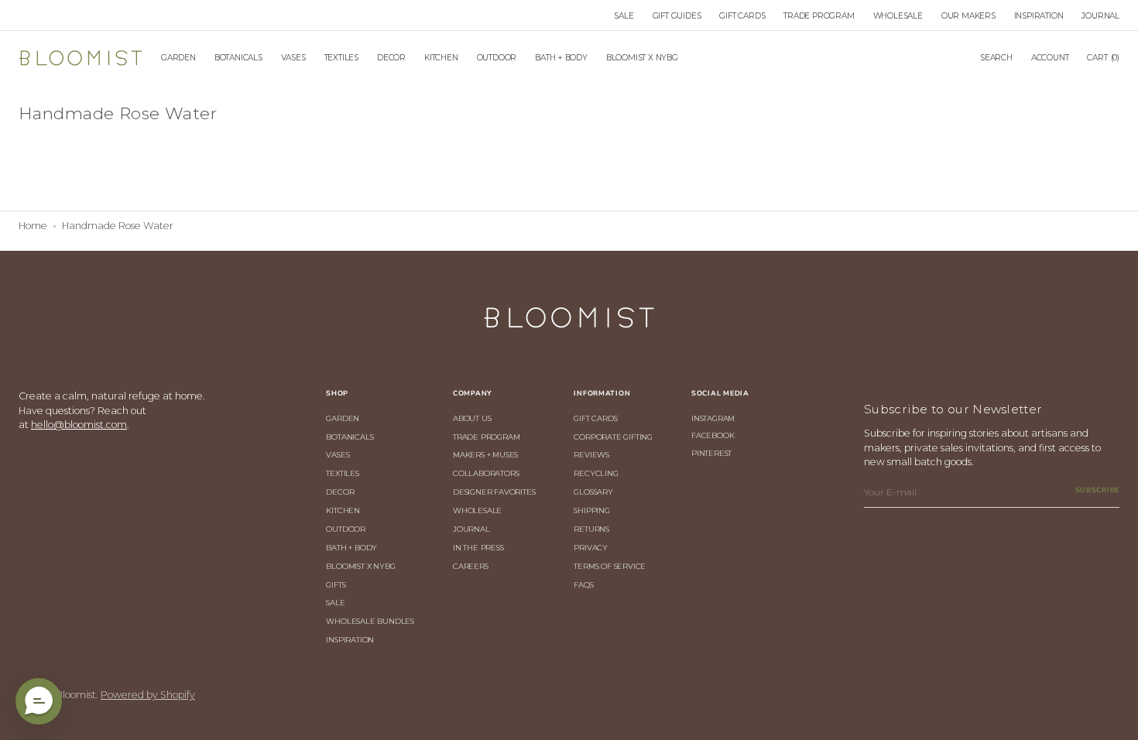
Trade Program (486, 436)
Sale (335, 602)
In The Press (478, 547)
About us (472, 418)
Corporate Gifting (613, 436)
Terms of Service (610, 565)
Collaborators (486, 473)
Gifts (335, 584)
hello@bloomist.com (79, 424)
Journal (471, 528)
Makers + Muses (485, 454)
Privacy (591, 547)
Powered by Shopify (148, 695)
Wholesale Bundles (370, 620)
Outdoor (345, 528)
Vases (337, 454)
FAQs (583, 584)
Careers (470, 565)
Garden (342, 418)
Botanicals (349, 436)
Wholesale (477, 510)
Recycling (596, 473)
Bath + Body (351, 547)
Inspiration (350, 639)
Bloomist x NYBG (360, 565)
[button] (996, 58)
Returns (591, 528)
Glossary (593, 491)
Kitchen (343, 510)
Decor (340, 491)
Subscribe (1097, 490)
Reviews (591, 454)
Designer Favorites (494, 491)
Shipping (591, 510)
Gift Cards (595, 418)
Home (33, 225)
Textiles (342, 473)
